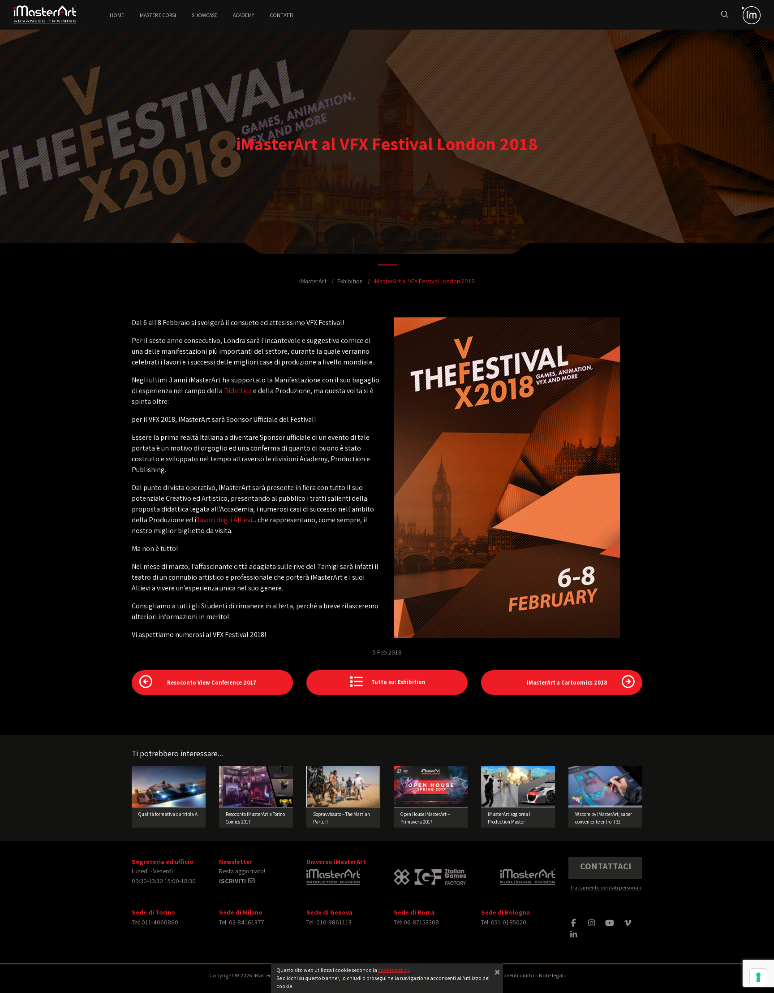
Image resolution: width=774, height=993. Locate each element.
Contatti (281, 15)
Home (117, 15)
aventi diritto (518, 975)
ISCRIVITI (233, 880)
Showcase (204, 15)
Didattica (238, 390)
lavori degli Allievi (225, 520)
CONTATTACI (605, 866)
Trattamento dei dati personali (605, 887)
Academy (243, 15)
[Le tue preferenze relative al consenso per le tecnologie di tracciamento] (758, 977)
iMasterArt (313, 281)
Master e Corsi (158, 15)
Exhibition (350, 281)
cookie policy (393, 970)
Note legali (552, 975)
